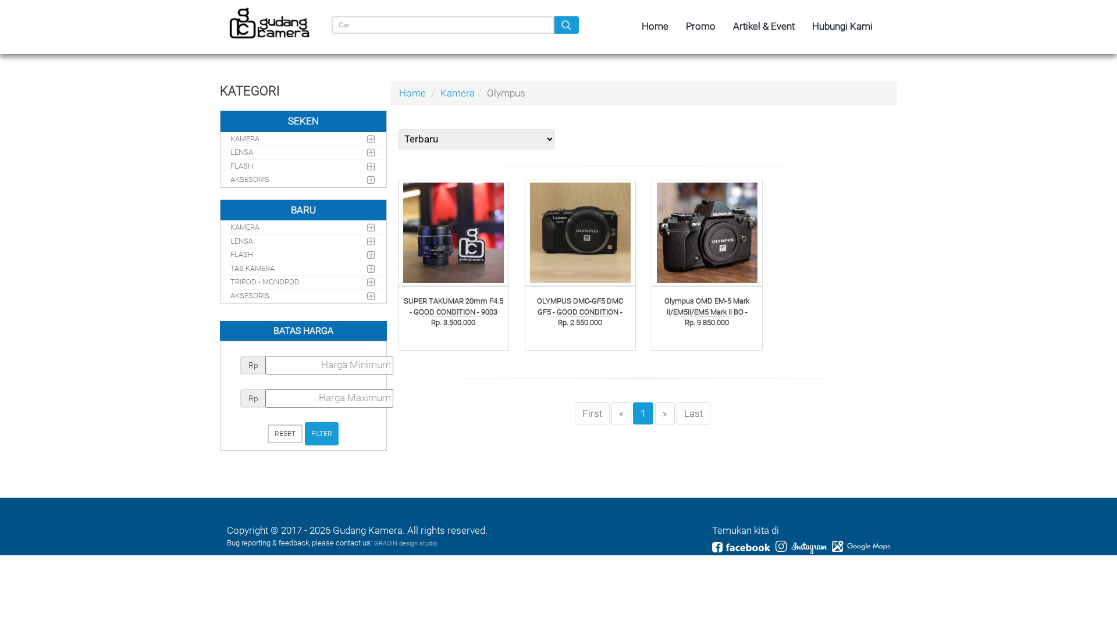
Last (693, 413)
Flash (241, 166)
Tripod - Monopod (265, 281)
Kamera (457, 93)
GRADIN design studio (405, 543)
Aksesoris (249, 179)
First (592, 413)
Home (412, 93)
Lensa (241, 152)
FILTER (321, 434)
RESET (285, 434)
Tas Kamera (252, 268)
